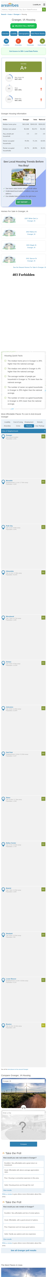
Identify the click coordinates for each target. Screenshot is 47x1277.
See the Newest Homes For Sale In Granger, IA (29, 267)
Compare (23, 1144)
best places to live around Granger (18, 1069)
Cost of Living (18, 422)
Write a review (7, 1194)
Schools (40, 422)
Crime (18, 426)
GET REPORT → (23, 202)
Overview (5, 33)
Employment (29, 422)
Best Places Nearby (38, 33)
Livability (36, 4)
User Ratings (39, 426)
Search (3, 14)
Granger (17, 14)
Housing (29, 426)
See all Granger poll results (23, 1250)
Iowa (10, 14)
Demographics (24, 33)
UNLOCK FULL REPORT (25, 26)
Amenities (7, 426)
